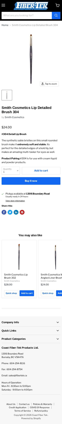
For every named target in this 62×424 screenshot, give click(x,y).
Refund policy (41, 410)
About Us (10, 404)
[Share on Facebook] (4, 212)
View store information (15, 201)
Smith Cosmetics (14, 117)
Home (5, 25)
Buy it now (31, 180)
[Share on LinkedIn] (16, 212)
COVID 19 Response (40, 407)
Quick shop (11, 293)
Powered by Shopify (31, 418)
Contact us (24, 404)
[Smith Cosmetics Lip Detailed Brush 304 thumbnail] (7, 95)
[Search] (56, 15)
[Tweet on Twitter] (10, 212)
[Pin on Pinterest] (22, 212)
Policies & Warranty (42, 404)
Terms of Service (22, 410)
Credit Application (17, 407)
